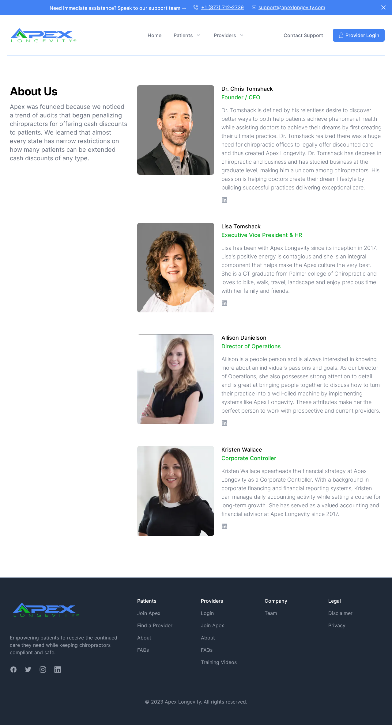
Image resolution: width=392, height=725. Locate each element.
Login (207, 613)
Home (154, 35)
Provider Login (362, 35)
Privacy (336, 625)
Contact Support (303, 35)
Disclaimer (340, 613)
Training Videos (219, 662)
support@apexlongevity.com (291, 7)
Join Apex (148, 613)
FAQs (143, 650)
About (144, 638)
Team (271, 613)
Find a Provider (154, 625)
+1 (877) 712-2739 (222, 7)
